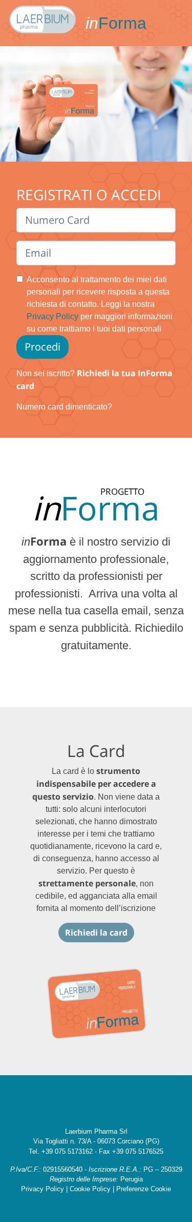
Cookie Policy (90, 1189)
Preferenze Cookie (143, 1189)
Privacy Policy (52, 316)
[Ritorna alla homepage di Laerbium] (42, 23)
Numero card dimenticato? (64, 406)
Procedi (42, 347)
